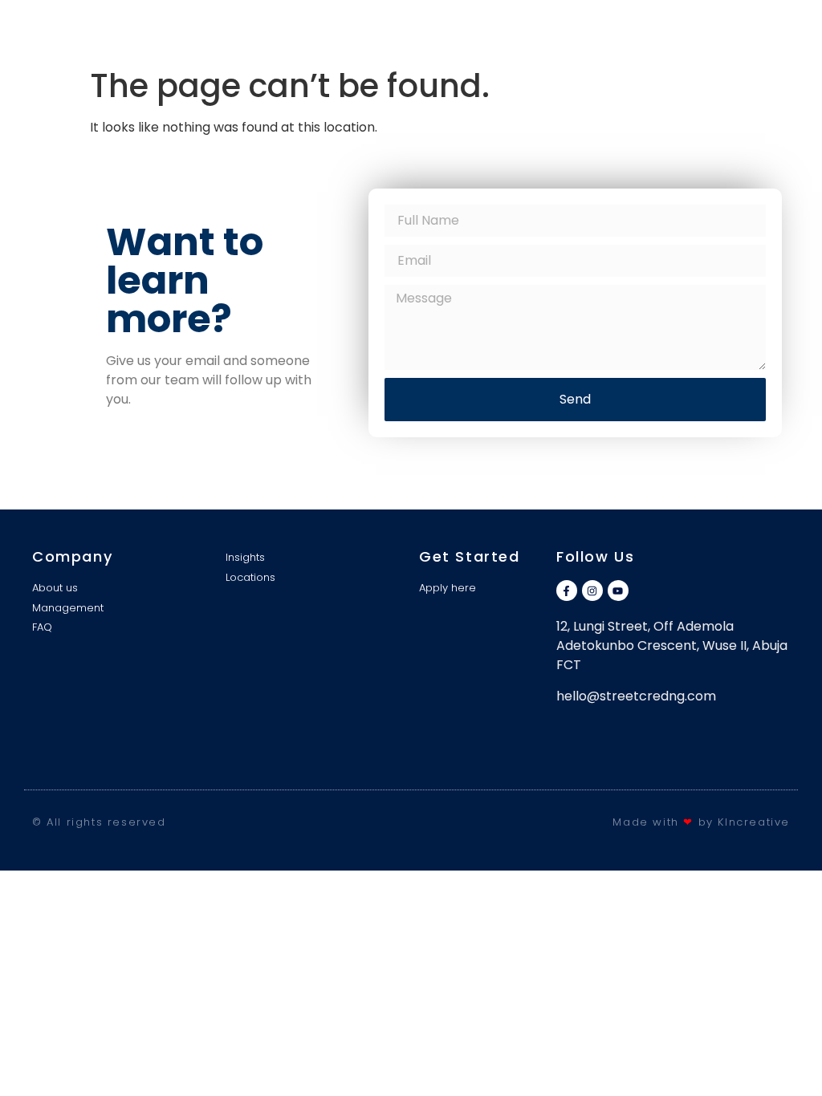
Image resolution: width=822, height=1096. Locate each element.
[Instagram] (592, 590)
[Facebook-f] (566, 590)
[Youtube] (618, 590)
